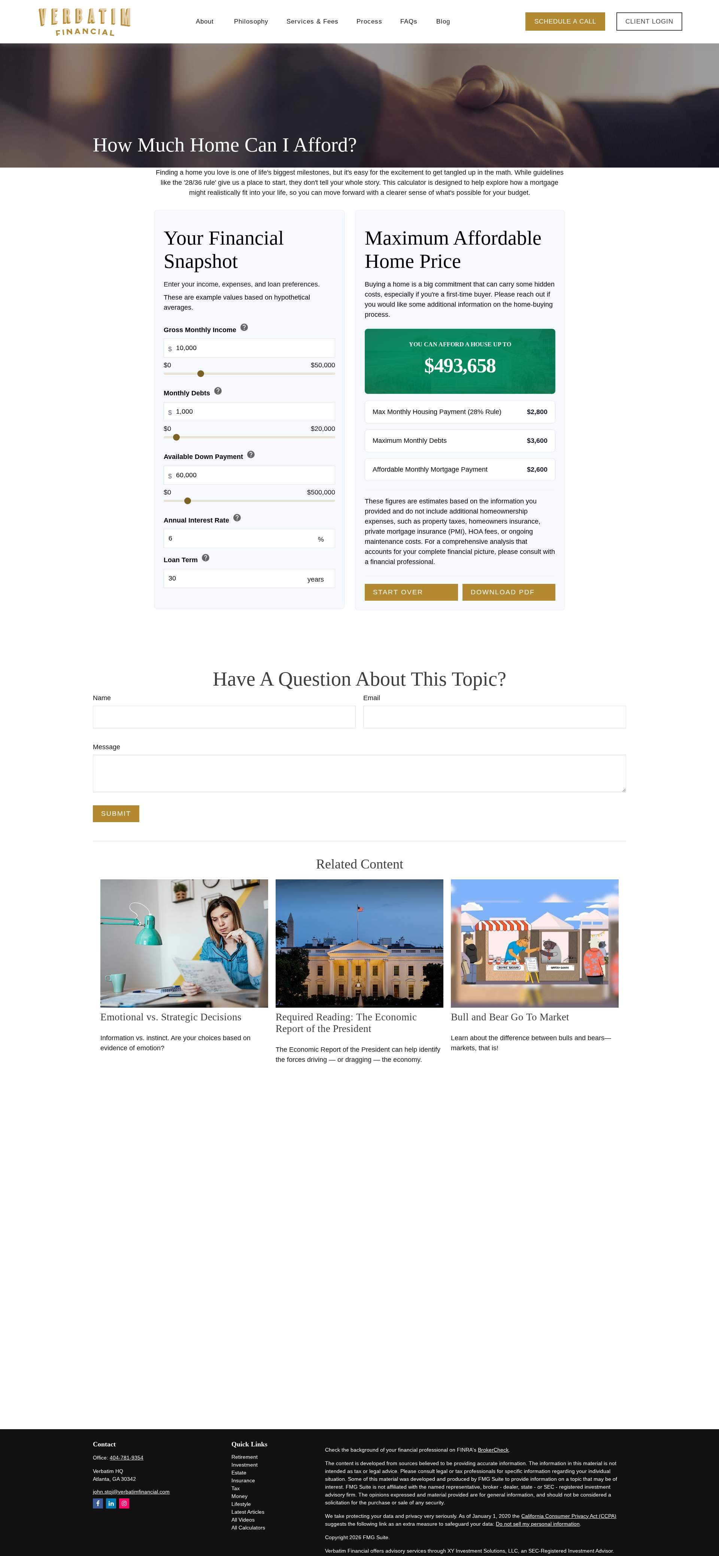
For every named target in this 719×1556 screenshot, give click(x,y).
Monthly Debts (193, 391)
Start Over (398, 592)
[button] (205, 21)
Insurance (243, 1480)
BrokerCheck (493, 1450)
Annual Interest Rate (203, 518)
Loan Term (187, 558)
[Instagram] (124, 1503)
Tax (235, 1488)
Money (239, 1496)
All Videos (243, 1520)
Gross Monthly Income (206, 328)
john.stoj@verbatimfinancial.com (131, 1492)
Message (106, 747)
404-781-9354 (126, 1458)
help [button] (244, 327)
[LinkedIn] (111, 1503)
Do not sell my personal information (538, 1524)
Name (102, 698)
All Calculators (248, 1528)
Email (371, 698)
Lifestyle (241, 1504)
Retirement (244, 1457)
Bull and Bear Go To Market (510, 1017)
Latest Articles (247, 1512)
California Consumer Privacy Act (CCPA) (568, 1516)
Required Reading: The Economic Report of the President (346, 1022)
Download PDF (503, 592)
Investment (244, 1465)
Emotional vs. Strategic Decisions (171, 1017)
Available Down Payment (209, 455)
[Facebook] (98, 1503)
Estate (238, 1473)
